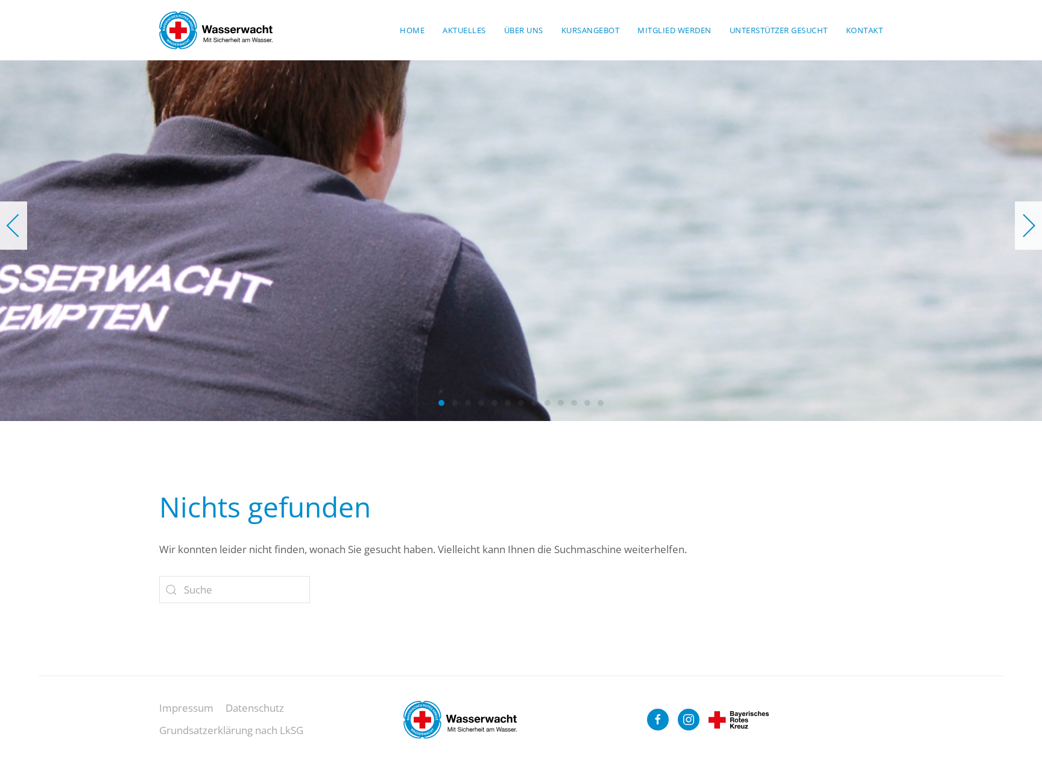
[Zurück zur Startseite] (216, 30)
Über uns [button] (523, 30)
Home (412, 30)
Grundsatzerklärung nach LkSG (231, 730)
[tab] (441, 403)
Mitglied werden (674, 30)
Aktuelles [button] (464, 30)
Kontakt (864, 30)
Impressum (186, 708)
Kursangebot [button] (590, 30)
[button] (13, 225)
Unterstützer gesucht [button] (779, 30)
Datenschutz (255, 708)
